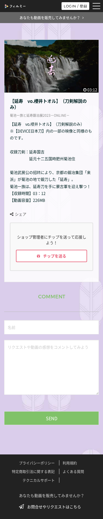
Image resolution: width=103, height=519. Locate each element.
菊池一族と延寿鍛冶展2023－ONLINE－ (39, 115)
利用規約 (70, 462)
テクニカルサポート (39, 480)
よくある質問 (73, 471)
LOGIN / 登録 (75, 6)
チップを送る (54, 256)
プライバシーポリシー (37, 462)
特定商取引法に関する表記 (33, 471)
